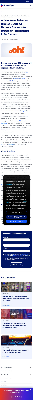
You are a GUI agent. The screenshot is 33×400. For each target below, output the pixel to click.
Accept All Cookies (16, 221)
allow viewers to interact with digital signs (17, 111)
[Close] (26, 178)
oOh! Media (25, 72)
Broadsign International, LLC (20, 78)
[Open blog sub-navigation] (2, 11)
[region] (16, 200)
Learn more (16, 396)
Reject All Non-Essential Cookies (16, 217)
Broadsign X (10, 81)
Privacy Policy (9, 184)
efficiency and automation (8, 144)
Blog (2, 15)
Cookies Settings (16, 212)
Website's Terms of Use (18, 255)
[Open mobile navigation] (31, 5)
